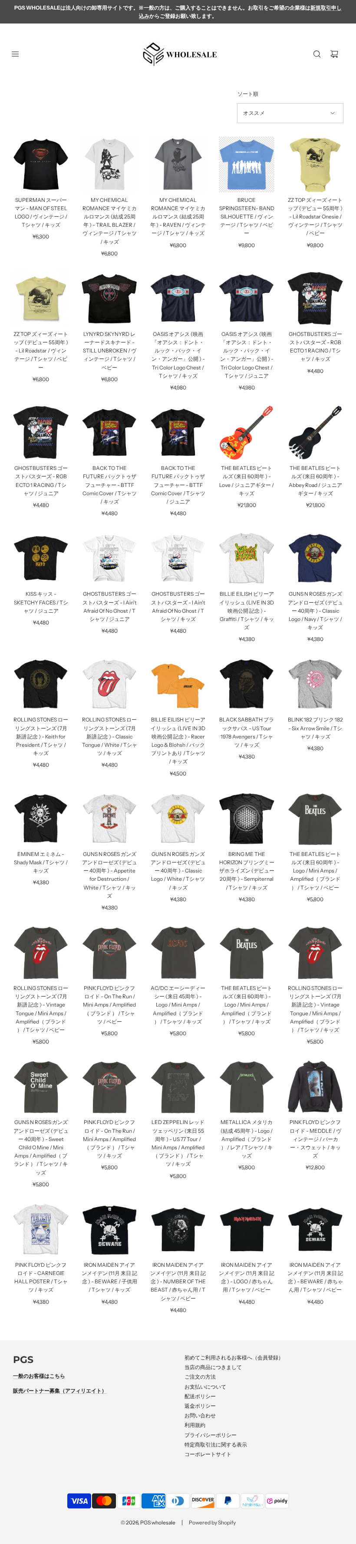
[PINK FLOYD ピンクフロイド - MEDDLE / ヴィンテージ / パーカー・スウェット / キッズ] (315, 1086)
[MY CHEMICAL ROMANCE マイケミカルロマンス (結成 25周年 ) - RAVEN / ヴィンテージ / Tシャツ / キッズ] (178, 164)
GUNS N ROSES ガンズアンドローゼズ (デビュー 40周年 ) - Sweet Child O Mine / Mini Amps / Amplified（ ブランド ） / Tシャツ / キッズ (41, 1147)
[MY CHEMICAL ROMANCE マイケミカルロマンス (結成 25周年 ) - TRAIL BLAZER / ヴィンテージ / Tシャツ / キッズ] (109, 164)
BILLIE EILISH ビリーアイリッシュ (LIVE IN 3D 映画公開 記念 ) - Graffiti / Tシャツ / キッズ (246, 611)
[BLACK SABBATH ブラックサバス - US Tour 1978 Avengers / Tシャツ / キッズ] (246, 684)
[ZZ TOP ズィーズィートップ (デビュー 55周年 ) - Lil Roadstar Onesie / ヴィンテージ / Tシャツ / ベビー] (315, 164)
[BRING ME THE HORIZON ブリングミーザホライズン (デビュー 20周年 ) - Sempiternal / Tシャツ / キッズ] (246, 818)
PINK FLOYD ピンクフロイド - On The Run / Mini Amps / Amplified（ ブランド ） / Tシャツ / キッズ (109, 1139)
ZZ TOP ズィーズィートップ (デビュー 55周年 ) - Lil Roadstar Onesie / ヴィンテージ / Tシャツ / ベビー (315, 217)
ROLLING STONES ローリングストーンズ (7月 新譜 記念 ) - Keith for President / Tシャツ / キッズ (40, 736)
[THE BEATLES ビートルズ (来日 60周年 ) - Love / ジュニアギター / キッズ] (246, 432)
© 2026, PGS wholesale (148, 1522)
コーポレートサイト (208, 1454)
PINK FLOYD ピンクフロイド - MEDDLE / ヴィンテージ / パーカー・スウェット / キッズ (315, 1139)
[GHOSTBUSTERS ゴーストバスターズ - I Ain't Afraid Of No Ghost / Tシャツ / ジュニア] (109, 558)
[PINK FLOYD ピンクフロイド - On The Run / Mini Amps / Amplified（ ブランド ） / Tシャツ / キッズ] (109, 1086)
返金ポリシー (200, 1406)
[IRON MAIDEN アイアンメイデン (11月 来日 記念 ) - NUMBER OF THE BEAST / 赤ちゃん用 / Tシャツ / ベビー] (178, 1229)
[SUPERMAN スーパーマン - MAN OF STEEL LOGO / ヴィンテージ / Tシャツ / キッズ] (41, 164)
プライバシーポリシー (211, 1435)
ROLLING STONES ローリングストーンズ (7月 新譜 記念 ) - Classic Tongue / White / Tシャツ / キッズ (109, 736)
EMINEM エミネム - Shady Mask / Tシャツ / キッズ (41, 862)
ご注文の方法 (200, 1376)
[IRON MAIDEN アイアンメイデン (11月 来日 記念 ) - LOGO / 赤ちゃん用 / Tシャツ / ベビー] (246, 1229)
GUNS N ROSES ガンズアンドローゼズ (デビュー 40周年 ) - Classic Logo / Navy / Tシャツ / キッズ (315, 611)
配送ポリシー (200, 1396)
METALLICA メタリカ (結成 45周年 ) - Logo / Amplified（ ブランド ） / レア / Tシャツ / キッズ (247, 1139)
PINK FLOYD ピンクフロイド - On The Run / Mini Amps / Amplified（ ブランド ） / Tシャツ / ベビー (109, 1005)
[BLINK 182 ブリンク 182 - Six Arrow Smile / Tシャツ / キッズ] (315, 684)
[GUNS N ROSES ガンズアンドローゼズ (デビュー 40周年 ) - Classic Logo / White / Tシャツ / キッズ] (178, 818)
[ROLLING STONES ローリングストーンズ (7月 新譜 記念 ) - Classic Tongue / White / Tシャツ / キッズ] (109, 684)
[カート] (334, 53)
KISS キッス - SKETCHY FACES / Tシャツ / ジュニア (41, 602)
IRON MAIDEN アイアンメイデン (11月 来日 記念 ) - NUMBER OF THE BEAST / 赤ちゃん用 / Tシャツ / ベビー (178, 1282)
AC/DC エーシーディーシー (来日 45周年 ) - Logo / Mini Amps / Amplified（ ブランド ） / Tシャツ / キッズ (178, 1005)
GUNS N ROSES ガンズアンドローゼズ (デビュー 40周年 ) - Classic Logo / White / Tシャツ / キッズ (178, 871)
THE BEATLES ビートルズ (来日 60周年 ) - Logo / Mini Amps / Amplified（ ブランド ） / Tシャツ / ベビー (315, 871)
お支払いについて (205, 1386)
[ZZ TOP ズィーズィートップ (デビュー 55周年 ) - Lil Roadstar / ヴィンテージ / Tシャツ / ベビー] (41, 298)
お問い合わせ (200, 1415)
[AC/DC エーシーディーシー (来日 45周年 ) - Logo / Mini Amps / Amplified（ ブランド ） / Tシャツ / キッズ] (178, 952)
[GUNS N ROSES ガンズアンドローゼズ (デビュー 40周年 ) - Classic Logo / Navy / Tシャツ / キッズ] (315, 558)
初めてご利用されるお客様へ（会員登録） (234, 1357)
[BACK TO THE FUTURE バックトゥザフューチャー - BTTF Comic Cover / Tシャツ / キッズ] (109, 432)
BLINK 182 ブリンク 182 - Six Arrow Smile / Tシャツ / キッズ (315, 727)
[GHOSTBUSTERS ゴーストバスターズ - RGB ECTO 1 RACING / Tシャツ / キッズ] (315, 298)
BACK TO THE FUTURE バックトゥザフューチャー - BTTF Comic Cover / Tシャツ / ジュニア (178, 485)
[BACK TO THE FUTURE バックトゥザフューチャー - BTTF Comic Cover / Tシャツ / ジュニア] (178, 432)
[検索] (317, 53)
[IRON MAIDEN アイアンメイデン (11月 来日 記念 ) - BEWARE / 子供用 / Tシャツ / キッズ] (109, 1229)
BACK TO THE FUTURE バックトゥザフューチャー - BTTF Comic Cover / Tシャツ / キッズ (109, 485)
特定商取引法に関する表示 (216, 1444)
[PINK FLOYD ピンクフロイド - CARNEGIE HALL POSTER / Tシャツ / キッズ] (41, 1229)
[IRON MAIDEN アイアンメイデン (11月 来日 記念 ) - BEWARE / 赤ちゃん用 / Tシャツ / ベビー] (315, 1229)
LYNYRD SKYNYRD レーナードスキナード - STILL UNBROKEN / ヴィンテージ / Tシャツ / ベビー (109, 351)
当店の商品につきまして (213, 1367)
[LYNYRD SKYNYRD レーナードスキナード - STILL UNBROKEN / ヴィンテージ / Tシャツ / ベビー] (109, 298)
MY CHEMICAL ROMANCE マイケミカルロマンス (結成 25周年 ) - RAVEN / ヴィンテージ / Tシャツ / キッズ (178, 217)
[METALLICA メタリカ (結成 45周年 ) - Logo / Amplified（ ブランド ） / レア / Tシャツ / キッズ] (246, 1086)
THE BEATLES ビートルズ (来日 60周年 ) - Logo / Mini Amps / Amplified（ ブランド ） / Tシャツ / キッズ (246, 1005)
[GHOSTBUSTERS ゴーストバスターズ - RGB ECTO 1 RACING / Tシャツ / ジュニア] (41, 432)
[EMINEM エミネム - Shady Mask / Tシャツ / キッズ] (41, 818)
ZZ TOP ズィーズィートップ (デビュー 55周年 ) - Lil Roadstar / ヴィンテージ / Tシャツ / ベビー (40, 351)
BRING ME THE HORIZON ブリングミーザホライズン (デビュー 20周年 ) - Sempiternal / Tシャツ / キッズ (246, 871)
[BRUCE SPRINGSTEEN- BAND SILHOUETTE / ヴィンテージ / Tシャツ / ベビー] (246, 164)
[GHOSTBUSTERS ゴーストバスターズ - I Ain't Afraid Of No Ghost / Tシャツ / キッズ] (178, 558)
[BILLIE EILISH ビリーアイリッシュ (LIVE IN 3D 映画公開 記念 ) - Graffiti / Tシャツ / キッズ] (246, 558)
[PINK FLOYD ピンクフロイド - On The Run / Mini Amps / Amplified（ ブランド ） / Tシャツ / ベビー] (109, 952)
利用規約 (195, 1425)
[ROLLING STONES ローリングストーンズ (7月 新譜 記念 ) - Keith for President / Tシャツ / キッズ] (41, 684)
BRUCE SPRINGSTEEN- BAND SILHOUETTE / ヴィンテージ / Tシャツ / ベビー (246, 217)
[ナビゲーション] (15, 54)
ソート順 (247, 94)
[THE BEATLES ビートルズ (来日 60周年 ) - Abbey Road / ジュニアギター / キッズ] (315, 432)
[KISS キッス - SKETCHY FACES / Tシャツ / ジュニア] (41, 558)
